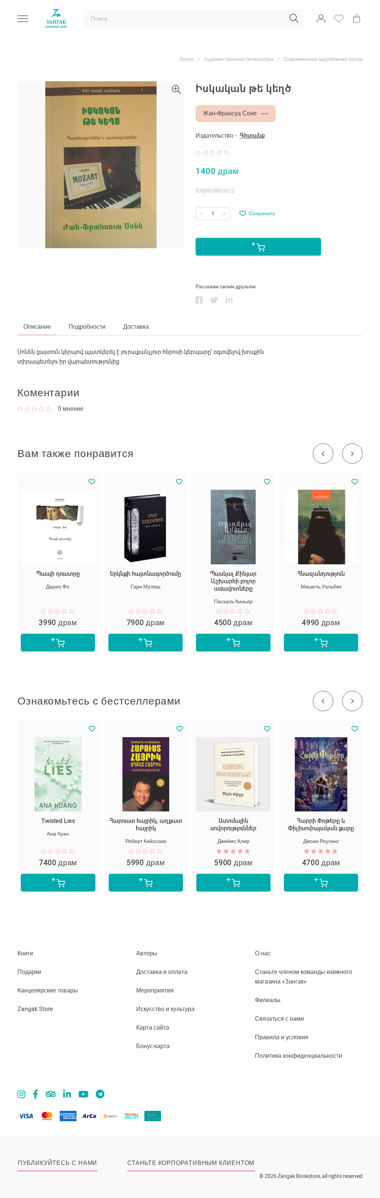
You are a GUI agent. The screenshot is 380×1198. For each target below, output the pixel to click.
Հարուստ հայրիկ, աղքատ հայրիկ (145, 824)
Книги (187, 59)
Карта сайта (152, 1027)
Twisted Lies (58, 820)
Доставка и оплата (161, 971)
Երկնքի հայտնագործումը (145, 573)
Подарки (29, 971)
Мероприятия (155, 990)
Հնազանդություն (321, 573)
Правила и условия (281, 1037)
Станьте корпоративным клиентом (190, 1162)
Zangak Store (35, 1008)
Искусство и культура (165, 1008)
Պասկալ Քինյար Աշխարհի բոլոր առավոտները (233, 581)
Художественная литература (238, 59)
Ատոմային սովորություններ (233, 824)
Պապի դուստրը (58, 573)
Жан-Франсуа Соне (230, 113)
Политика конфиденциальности (298, 1055)
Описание (37, 326)
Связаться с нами (279, 1018)
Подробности (87, 326)
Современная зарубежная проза (323, 59)
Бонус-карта (153, 1046)
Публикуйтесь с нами (57, 1162)
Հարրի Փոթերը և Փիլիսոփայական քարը (321, 824)
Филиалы (268, 1000)
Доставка (136, 326)
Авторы (146, 953)
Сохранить (262, 213)
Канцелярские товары (47, 990)
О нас (263, 953)
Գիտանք (252, 135)
